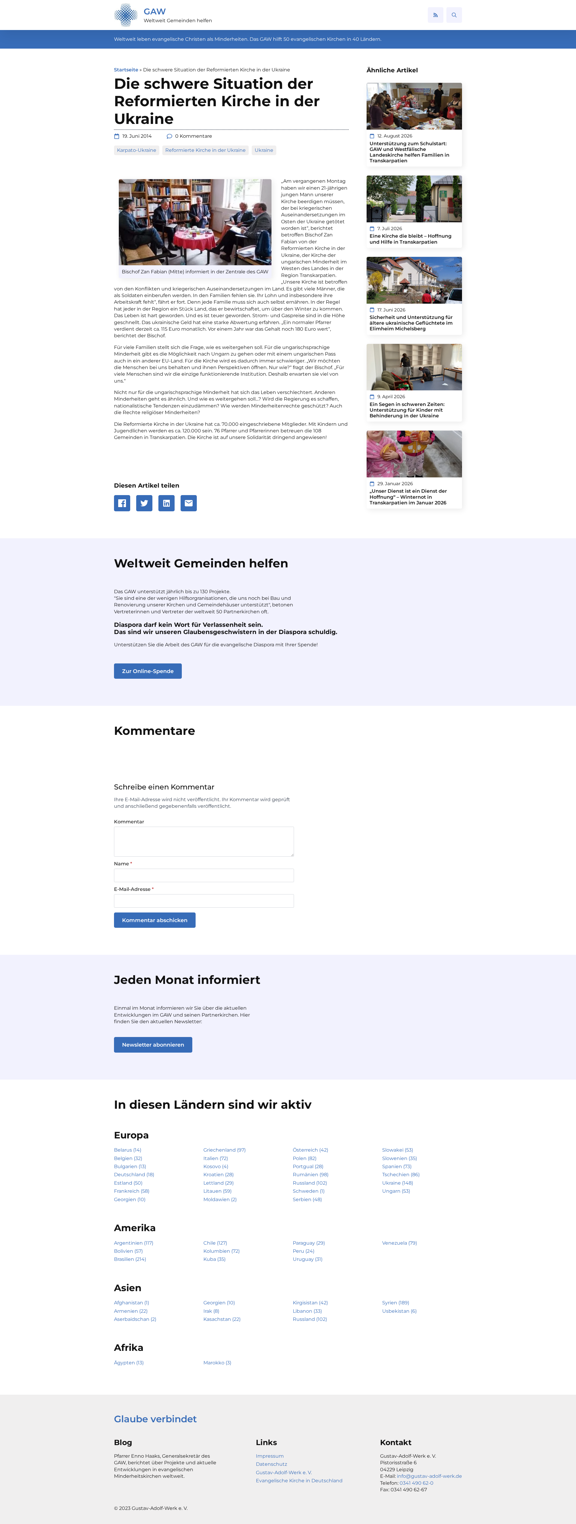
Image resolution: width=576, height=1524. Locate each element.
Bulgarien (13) (130, 1166)
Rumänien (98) (310, 1174)
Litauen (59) (217, 1191)
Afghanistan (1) (131, 1303)
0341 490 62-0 (417, 1483)
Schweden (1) (309, 1191)
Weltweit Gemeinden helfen (178, 20)
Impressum (270, 1456)
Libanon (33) (307, 1311)
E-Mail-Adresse (134, 889)
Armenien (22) (131, 1311)
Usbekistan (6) (399, 1311)
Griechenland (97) (224, 1150)
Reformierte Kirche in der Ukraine (205, 150)
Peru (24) (303, 1251)
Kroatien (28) (218, 1174)
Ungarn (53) (396, 1191)
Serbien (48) (307, 1199)
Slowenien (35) (399, 1158)
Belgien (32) (128, 1158)
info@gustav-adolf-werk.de (429, 1476)
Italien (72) (215, 1158)
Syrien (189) (395, 1303)
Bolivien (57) (128, 1251)
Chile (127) (215, 1243)
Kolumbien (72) (221, 1251)
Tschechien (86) (401, 1174)
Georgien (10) (130, 1199)
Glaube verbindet (155, 1419)
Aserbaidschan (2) (135, 1319)
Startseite (126, 70)
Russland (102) (310, 1183)
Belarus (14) (127, 1150)
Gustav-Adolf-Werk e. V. (284, 1472)
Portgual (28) (308, 1166)
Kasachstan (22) (222, 1319)
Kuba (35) (214, 1259)
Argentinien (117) (133, 1243)
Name (123, 863)
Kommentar (129, 821)
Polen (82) (304, 1158)
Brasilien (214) (130, 1259)
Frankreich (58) (131, 1191)
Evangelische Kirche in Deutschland (299, 1480)
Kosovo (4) (215, 1166)
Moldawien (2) (220, 1199)
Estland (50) (128, 1183)
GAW (155, 11)
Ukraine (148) (397, 1183)
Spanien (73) (397, 1166)
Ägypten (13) (129, 1363)
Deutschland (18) (134, 1174)
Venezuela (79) (399, 1243)
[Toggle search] (454, 15)
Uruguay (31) (307, 1259)
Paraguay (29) (309, 1243)
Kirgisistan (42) (310, 1303)
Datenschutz (271, 1464)
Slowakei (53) (397, 1150)
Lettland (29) (218, 1183)
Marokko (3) (217, 1363)
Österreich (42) (310, 1150)
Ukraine (264, 150)
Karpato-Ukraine (136, 150)
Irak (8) (211, 1311)
